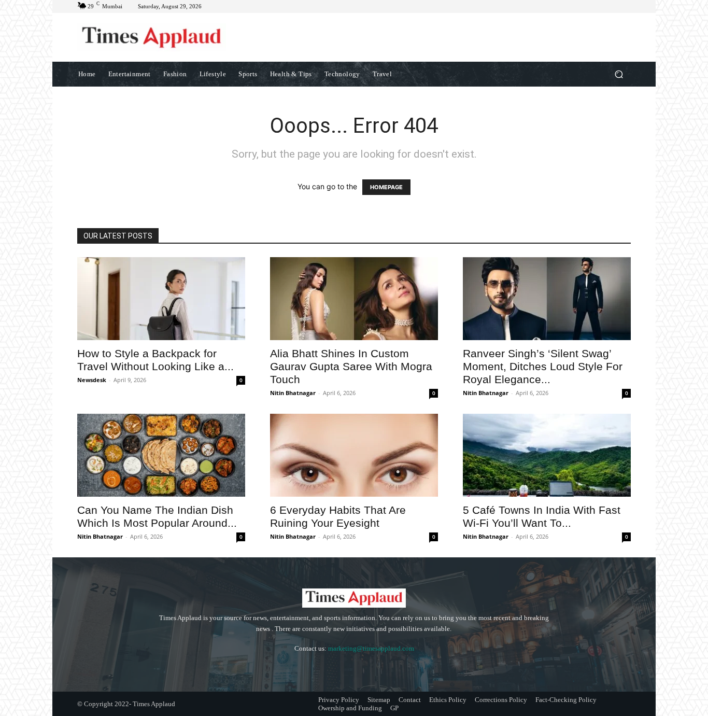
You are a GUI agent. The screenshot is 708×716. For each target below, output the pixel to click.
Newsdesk (91, 380)
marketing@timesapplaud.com (371, 648)
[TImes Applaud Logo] (151, 37)
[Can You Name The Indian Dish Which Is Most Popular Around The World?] (161, 455)
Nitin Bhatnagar (293, 393)
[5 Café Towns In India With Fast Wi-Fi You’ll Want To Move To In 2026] (547, 455)
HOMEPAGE (386, 187)
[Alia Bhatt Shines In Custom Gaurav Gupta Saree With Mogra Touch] (354, 298)
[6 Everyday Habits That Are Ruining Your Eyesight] (354, 455)
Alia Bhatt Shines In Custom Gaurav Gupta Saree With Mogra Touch (351, 366)
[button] (618, 74)
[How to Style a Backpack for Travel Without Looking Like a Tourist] (161, 298)
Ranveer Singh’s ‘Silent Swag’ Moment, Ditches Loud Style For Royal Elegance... (542, 366)
